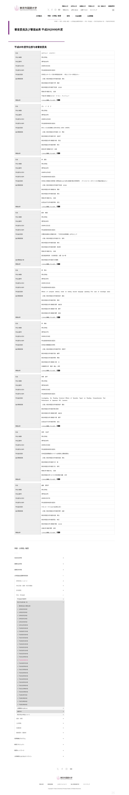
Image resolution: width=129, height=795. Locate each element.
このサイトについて (62, 784)
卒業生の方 (91, 6)
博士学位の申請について (23, 714)
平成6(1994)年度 (23, 704)
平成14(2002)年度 (23, 679)
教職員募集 (50, 784)
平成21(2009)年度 (23, 656)
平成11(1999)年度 (23, 688)
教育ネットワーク (19, 750)
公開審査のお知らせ (22, 708)
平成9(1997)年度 (23, 695)
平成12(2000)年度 (23, 685)
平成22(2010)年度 (23, 653)
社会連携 (78, 16)
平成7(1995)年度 (23, 701)
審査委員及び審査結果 (24, 606)
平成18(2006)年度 (23, 666)
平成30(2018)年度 (23, 628)
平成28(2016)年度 (23, 634)
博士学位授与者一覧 (99, 21)
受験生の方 (65, 6)
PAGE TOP (113, 792)
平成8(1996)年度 (23, 698)
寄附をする (66, 10)
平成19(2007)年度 (23, 663)
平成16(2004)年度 (23, 672)
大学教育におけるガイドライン (23, 756)
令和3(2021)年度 (23, 618)
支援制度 (18, 728)
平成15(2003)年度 (23, 676)
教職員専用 (111, 6)
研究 (68, 16)
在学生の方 (74, 6)
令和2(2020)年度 (23, 622)
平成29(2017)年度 (23, 631)
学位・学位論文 (88, 21)
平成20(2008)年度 (23, 660)
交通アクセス (84, 10)
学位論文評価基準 (21, 599)
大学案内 (39, 16)
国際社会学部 (18, 564)
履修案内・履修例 (21, 732)
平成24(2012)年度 (23, 647)
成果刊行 (19, 711)
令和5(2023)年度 (23, 612)
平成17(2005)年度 (23, 669)
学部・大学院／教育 (54, 16)
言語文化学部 (18, 558)
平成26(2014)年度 (23, 641)
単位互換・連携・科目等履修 (24, 585)
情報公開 (41, 784)
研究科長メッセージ (21, 581)
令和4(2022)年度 (23, 615)
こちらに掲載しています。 (49, 100)
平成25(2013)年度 (23, 644)
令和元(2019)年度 (23, 625)
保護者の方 (83, 6)
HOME (55, 21)
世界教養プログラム (20, 738)
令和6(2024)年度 (23, 609)
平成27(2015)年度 (23, 637)
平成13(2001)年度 (23, 682)
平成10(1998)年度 (23, 691)
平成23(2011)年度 (23, 650)
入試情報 (90, 16)
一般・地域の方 (101, 6)
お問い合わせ (74, 10)
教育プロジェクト (19, 744)
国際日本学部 (18, 569)
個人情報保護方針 (75, 784)
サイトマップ (93, 10)
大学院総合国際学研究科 (77, 21)
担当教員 (18, 590)
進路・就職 (19, 718)
